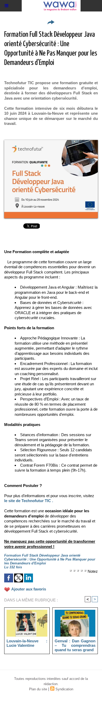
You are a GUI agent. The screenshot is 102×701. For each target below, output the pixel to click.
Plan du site (38, 689)
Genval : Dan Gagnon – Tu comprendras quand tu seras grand (75, 645)
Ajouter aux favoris (28, 589)
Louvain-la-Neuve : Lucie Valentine (27, 643)
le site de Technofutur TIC (27, 500)
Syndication (64, 689)
